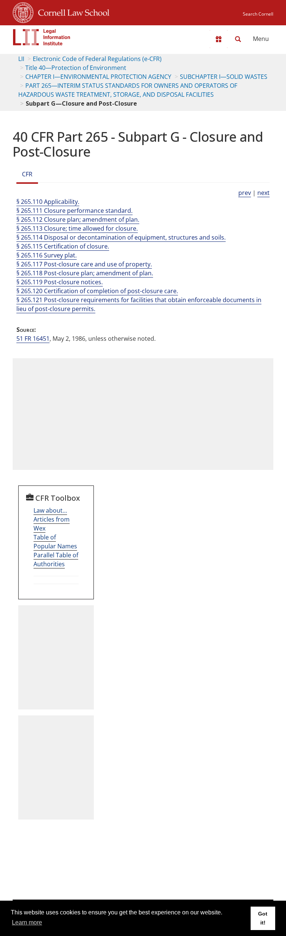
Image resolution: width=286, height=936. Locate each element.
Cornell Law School (71, 11)
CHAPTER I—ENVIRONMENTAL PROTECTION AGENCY (98, 77)
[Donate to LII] (219, 39)
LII (21, 59)
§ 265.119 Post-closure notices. (59, 282)
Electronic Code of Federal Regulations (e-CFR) (97, 59)
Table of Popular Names (55, 541)
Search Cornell (258, 14)
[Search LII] (238, 39)
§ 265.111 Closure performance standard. (74, 210)
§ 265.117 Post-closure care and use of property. (84, 264)
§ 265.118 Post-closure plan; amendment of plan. (84, 273)
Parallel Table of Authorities (56, 559)
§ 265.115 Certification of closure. (62, 246)
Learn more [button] (27, 922)
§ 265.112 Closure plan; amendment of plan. (77, 219)
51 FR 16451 (33, 338)
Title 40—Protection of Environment (75, 68)
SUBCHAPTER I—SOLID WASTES (223, 77)
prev (244, 193)
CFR (27, 174)
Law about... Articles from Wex (52, 519)
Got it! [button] (262, 918)
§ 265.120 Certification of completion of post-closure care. (97, 291)
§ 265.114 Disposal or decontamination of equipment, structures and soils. (121, 237)
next (263, 193)
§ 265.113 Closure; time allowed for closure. (77, 228)
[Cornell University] (23, 11)
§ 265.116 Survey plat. (46, 255)
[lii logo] (41, 37)
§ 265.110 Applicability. (47, 202)
